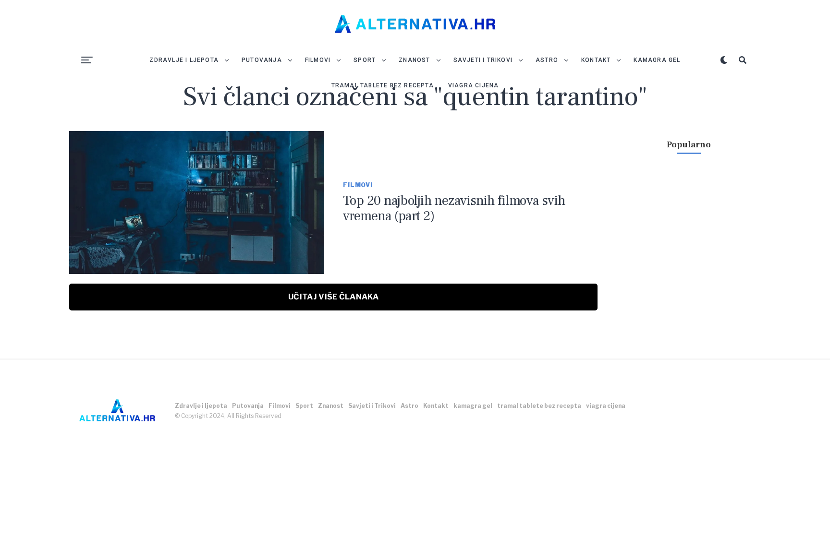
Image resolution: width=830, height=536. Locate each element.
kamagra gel (657, 60)
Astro (547, 60)
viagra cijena (473, 85)
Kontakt (595, 60)
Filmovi (317, 60)
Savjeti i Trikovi (483, 60)
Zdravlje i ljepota (184, 60)
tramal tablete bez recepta (382, 85)
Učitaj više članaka (333, 296)
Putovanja (262, 60)
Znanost (414, 60)
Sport (365, 60)
